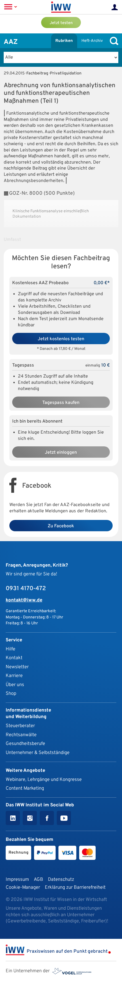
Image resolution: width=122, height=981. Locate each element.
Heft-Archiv (92, 41)
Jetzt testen (61, 23)
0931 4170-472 (26, 588)
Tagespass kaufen (60, 403)
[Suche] (112, 40)
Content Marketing (25, 788)
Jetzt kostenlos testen (61, 339)
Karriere (14, 676)
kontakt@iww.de (24, 600)
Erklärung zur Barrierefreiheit (75, 887)
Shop (11, 694)
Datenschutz (61, 880)
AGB (38, 880)
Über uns (15, 685)
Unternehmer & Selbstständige (38, 753)
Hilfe (10, 649)
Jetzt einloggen (61, 452)
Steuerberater (20, 726)
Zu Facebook (61, 526)
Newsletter (17, 667)
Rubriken (64, 41)
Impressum (17, 880)
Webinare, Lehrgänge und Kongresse (44, 780)
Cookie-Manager (23, 887)
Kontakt (14, 658)
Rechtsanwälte (21, 735)
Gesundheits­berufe (25, 744)
